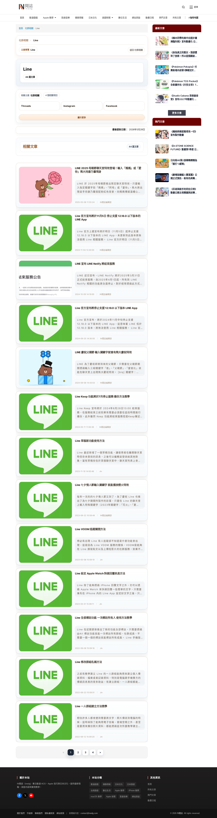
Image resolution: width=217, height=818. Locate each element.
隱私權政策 (49, 813)
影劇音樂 (124, 796)
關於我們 (21, 813)
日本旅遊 (131, 784)
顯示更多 (82, 117)
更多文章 (177, 112)
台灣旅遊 (94, 790)
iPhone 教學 (134, 790)
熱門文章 (152, 795)
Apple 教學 (119, 790)
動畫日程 (152, 800)
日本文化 (119, 784)
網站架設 (136, 796)
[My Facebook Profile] (19, 795)
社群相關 (29, 28)
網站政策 (60, 813)
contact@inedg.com (89, 813)
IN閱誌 (180, 813)
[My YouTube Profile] (31, 795)
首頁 (21, 28)
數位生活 (107, 790)
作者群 (30, 813)
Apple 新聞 (110, 796)
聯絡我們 (39, 813)
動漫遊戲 (94, 784)
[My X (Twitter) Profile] (25, 795)
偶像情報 (107, 784)
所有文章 (152, 789)
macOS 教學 (96, 796)
